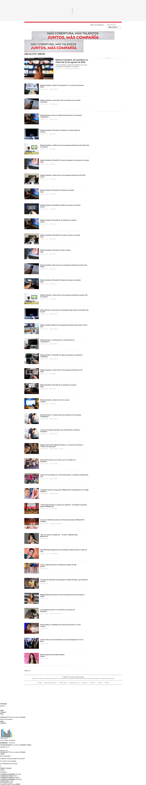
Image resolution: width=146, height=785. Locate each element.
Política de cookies (63, 682)
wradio (69, 689)
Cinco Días (76, 689)
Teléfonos (100, 682)
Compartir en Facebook (8, 774)
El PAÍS (53, 687)
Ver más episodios (6, 745)
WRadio (73, 26)
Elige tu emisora (113, 27)
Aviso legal (39, 682)
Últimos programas (14, 717)
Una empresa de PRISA (39, 688)
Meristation (99, 692)
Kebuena (102, 689)
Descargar (3, 782)
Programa (101, 25)
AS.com (91, 687)
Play (2, 714)
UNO (64, 689)
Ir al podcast (15, 745)
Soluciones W (92, 682)
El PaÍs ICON (76, 692)
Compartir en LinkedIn (7, 777)
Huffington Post (55, 689)
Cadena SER (86, 687)
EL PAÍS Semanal (88, 689)
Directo (23, 717)
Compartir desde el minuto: (10, 784)
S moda (83, 692)
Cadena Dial (82, 689)
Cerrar (2, 754)
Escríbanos (107, 682)
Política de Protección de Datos (50, 682)
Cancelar (8, 768)
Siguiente (27, 670)
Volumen (3, 712)
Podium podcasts (68, 692)
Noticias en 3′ (5, 717)
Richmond (52, 692)
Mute (2, 710)
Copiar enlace (5, 781)
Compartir (23, 745)
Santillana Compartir (77, 687)
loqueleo (90, 692)
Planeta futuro (96, 689)
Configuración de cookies (74, 682)
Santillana (68, 687)
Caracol (103, 687)
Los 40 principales (60, 687)
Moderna (61, 692)
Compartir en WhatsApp (8, 779)
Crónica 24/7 (4, 738)
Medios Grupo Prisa (39, 692)
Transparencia (84, 682)
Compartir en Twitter (7, 776)
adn (97, 687)
